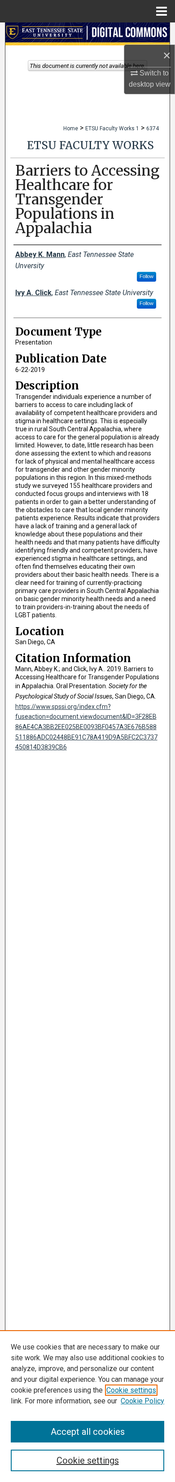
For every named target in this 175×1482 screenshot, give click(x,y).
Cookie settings (131, 1390)
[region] (87, 1406)
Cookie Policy (142, 1401)
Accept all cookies (88, 1431)
